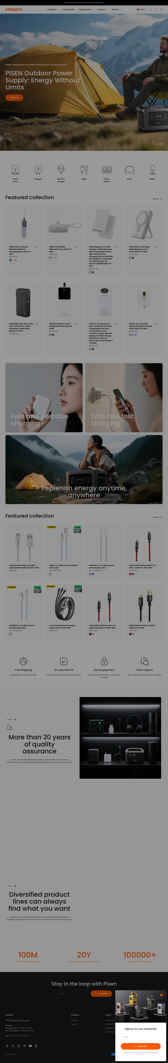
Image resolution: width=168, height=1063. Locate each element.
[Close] (161, 995)
